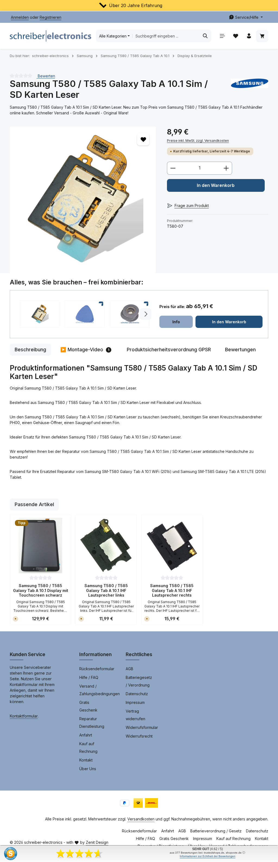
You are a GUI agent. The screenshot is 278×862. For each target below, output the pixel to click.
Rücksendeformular (96, 668)
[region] (83, 200)
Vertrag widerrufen (135, 715)
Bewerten (46, 75)
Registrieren (50, 17)
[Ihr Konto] (249, 36)
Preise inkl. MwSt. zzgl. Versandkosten (198, 141)
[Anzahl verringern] (173, 168)
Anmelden (20, 17)
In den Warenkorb (216, 185)
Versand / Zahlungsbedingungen (99, 690)
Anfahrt (85, 735)
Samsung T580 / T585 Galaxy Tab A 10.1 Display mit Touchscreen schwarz (40, 590)
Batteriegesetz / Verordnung (139, 681)
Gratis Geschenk (88, 706)
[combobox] (166, 36)
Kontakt (86, 760)
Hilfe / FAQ (88, 677)
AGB (129, 668)
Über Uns (87, 768)
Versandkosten (140, 819)
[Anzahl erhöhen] (226, 168)
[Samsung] (249, 89)
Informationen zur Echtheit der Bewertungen (207, 856)
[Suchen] (205, 36)
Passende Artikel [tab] (34, 504)
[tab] (30, 350)
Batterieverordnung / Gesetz (216, 831)
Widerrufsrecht (139, 736)
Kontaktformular (24, 716)
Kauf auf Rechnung (88, 747)
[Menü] (222, 36)
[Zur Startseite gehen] (50, 35)
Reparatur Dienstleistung (91, 722)
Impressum (135, 702)
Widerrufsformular (142, 727)
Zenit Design (97, 842)
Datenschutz (137, 693)
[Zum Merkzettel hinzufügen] (143, 139)
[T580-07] (83, 200)
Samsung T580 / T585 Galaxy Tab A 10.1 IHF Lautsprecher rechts (172, 590)
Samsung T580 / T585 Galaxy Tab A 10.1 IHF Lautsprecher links (106, 590)
